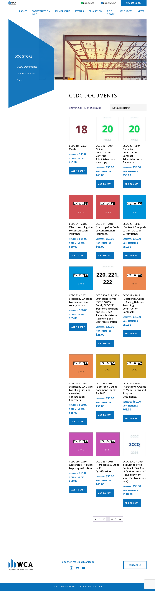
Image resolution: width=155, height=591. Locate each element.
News (140, 11)
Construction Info (41, 13)
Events (79, 11)
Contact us (135, 565)
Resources (125, 11)
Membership (62, 11)
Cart (19, 80)
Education (95, 11)
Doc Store (111, 13)
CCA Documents (26, 73)
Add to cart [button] (78, 171)
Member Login (133, 3)
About (23, 11)
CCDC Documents (27, 66)
